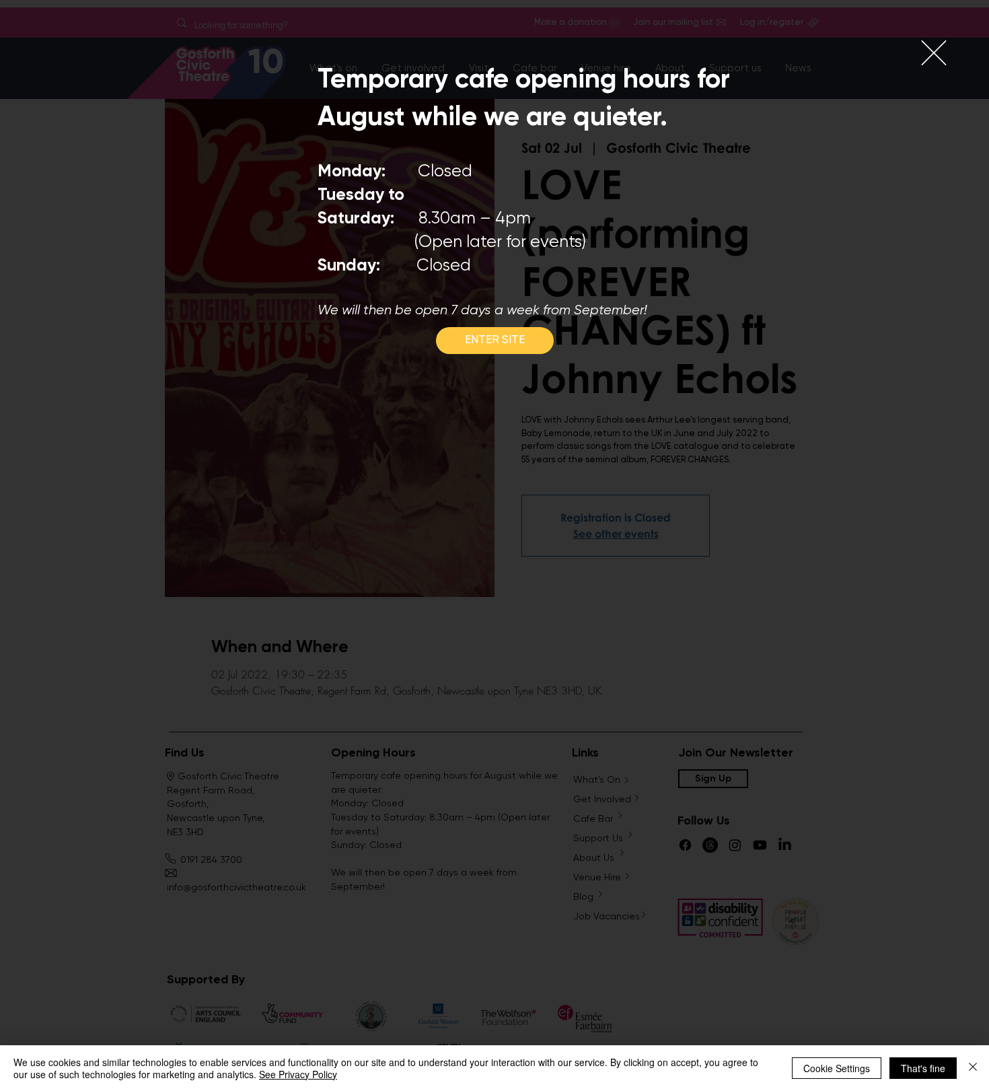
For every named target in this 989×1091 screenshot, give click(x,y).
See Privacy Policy (298, 1074)
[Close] (973, 1068)
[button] (934, 52)
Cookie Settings (836, 1068)
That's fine (923, 1068)
